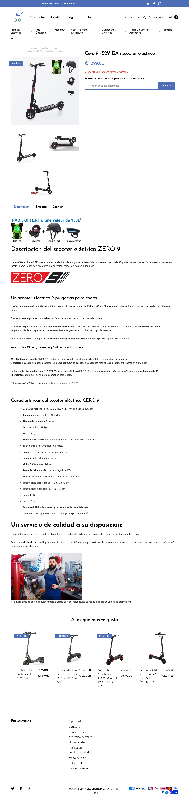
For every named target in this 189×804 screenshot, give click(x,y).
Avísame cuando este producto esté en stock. (115, 78)
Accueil (35, 48)
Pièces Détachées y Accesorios (139, 31)
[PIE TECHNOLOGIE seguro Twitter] (148, 3)
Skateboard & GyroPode (109, 31)
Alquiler (56, 17)
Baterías (168, 29)
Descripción (22, 207)
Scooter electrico (48, 48)
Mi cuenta (155, 17)
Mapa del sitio (77, 758)
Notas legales (77, 742)
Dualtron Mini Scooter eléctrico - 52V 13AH (25, 674)
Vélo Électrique (41, 31)
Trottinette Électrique (16, 31)
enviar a (166, 86)
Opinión (57, 207)
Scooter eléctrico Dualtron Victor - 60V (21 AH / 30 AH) (67, 676)
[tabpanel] (45, 91)
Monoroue (60, 29)
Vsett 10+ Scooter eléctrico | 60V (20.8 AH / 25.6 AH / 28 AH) (108, 678)
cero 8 (16, 266)
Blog (69, 17)
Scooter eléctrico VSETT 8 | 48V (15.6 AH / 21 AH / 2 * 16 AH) (150, 676)
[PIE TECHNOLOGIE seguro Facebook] (154, 3)
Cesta (172, 17)
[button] (167, 792)
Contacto (84, 17)
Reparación (37, 17)
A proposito (76, 721)
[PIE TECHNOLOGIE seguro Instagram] (159, 3)
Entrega (41, 207)
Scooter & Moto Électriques (79, 31)
